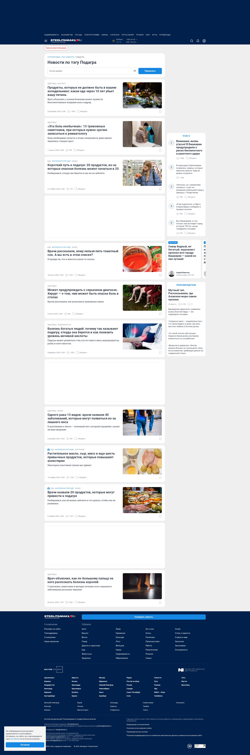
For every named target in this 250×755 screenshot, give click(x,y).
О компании (49, 637)
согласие (15, 739)
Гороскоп (115, 35)
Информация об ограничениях (138, 724)
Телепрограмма (91, 35)
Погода (78, 35)
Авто (84, 629)
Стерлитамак (54, 57)
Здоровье (86, 658)
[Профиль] (204, 40)
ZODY (148, 35)
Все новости (68, 57)
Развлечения (152, 650)
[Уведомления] (198, 40)
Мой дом (120, 645)
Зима (118, 629)
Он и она (150, 629)
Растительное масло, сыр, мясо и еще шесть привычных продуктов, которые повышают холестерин (81, 457)
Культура (120, 637)
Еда (83, 650)
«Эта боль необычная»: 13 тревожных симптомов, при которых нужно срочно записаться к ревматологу (77, 129)
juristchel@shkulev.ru (103, 726)
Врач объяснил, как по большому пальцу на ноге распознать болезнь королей (80, 580)
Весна (84, 637)
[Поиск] (192, 40)
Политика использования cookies (139, 728)
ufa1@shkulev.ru (73, 724)
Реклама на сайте (52, 629)
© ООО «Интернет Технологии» (86, 746)
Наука (118, 650)
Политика (150, 637)
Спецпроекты (181, 650)
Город (84, 641)
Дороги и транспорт (91, 645)
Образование (122, 658)
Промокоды (165, 35)
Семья (148, 658)
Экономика (180, 645)
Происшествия (152, 641)
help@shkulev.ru (61, 730)
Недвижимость (51, 35)
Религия (149, 654)
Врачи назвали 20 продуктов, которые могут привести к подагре (81, 494)
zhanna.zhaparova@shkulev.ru (55, 737)
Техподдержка (50, 633)
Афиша (105, 35)
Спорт (177, 629)
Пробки (140, 35)
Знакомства (67, 35)
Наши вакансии (51, 641)
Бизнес (85, 633)
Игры (154, 35)
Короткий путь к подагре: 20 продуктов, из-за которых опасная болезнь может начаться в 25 (83, 167)
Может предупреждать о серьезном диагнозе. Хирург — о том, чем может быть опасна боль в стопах (83, 293)
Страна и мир (181, 637)
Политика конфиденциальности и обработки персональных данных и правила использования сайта (164, 735)
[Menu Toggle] (46, 40)
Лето (118, 641)
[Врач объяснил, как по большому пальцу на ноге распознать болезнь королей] (142, 586)
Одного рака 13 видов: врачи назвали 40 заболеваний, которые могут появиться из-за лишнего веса (82, 418)
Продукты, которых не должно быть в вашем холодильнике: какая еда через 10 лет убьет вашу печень (82, 91)
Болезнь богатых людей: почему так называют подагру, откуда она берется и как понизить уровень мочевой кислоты (83, 332)
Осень (148, 633)
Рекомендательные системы (137, 732)
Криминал (120, 633)
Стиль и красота (182, 633)
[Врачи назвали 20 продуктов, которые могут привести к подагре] (142, 500)
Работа (149, 645)
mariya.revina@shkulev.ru (53, 740)
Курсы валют (128, 35)
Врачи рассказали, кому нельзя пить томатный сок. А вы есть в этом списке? (83, 253)
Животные (87, 654)
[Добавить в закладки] (160, 111)
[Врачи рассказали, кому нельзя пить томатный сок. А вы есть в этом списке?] (142, 259)
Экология (179, 641)
